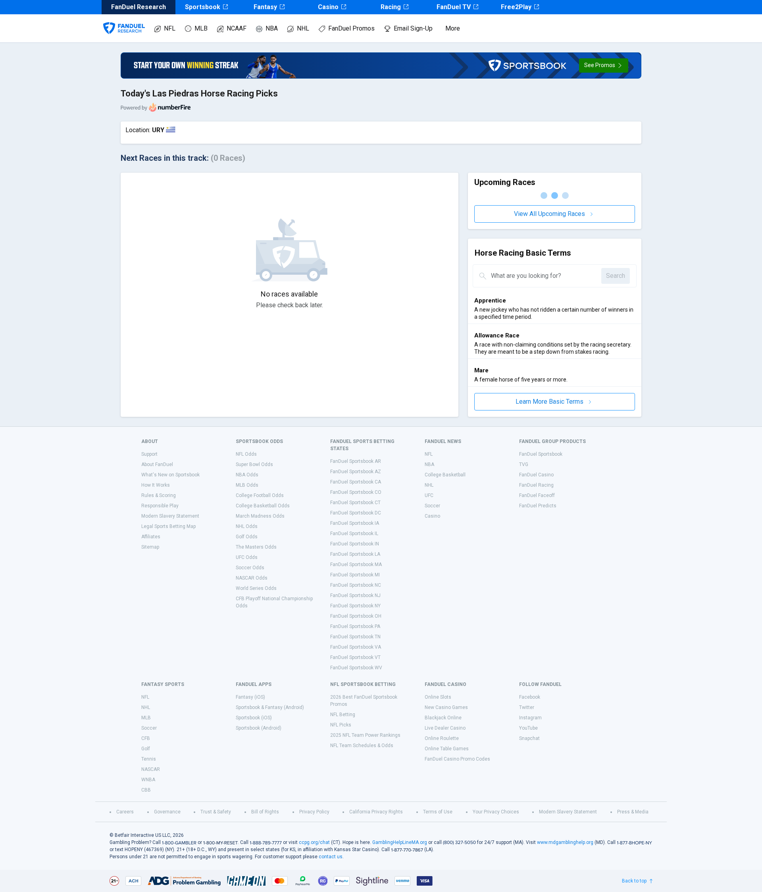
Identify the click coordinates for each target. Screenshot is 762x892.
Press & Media (632, 812)
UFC (429, 495)
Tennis (148, 759)
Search (615, 275)
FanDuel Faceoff (537, 495)
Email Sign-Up (413, 28)
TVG (523, 464)
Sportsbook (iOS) (254, 718)
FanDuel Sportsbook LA (355, 554)
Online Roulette (442, 738)
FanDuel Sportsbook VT (355, 657)
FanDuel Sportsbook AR (355, 461)
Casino (328, 7)
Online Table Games (447, 748)
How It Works (155, 485)
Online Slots (438, 697)
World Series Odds (256, 588)
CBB (146, 790)
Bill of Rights (265, 812)
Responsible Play (160, 506)
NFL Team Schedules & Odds (361, 745)
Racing (391, 7)
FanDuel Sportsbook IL (354, 533)
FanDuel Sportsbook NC (355, 585)
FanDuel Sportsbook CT (355, 502)
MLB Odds (247, 485)
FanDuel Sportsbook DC (355, 513)
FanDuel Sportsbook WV (356, 667)
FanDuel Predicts (537, 506)
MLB (201, 28)
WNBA (148, 779)
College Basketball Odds (263, 506)
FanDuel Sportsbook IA (354, 523)
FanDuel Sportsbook (540, 454)
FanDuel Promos (351, 28)
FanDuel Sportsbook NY (355, 606)
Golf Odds (247, 536)
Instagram (530, 718)
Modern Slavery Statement (170, 516)
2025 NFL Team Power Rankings (365, 735)
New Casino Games (446, 707)
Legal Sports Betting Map (168, 526)
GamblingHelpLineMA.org (399, 842)
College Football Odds (260, 495)
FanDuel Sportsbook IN (354, 544)
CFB (145, 738)
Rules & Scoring (158, 495)
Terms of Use (437, 812)
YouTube (528, 728)
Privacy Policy (314, 812)
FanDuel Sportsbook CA (355, 482)
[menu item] (124, 20)
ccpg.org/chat (314, 842)
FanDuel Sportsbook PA (355, 626)
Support (149, 454)
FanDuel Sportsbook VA (355, 647)
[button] (603, 65)
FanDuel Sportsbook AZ (355, 471)
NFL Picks (340, 725)
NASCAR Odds (251, 578)
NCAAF (236, 28)
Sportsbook (202, 7)
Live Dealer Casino (445, 728)
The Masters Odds (256, 547)
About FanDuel (157, 464)
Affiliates (150, 536)
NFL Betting (342, 714)
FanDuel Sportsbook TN (355, 637)
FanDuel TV (454, 7)
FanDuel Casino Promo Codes (457, 759)
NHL (303, 28)
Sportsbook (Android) (258, 728)
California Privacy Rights (376, 812)
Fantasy (265, 7)
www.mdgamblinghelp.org (565, 842)
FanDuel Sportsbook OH (355, 616)
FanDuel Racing (536, 485)
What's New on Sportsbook (170, 475)
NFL (169, 28)
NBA (272, 28)
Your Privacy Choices (496, 812)
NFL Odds (246, 454)
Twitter (526, 707)
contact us (331, 856)
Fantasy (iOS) (250, 697)
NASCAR (150, 769)
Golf (145, 748)
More (452, 28)
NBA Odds (247, 475)
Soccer (432, 506)
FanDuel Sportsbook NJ (355, 595)
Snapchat (529, 738)
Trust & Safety (215, 812)
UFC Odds (247, 557)
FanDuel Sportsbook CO (355, 492)
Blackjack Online (443, 718)
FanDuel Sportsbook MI (355, 575)
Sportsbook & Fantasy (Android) (270, 707)
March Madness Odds (260, 516)
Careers (125, 812)
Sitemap (150, 547)
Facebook (529, 697)
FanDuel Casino (536, 475)
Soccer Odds (250, 567)
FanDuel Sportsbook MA (356, 564)
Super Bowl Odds (254, 464)
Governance (167, 812)
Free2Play (516, 7)
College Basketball (445, 475)
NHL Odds (247, 526)
